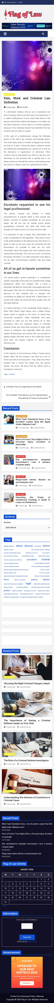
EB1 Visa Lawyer (44, 573)
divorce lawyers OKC (10, 573)
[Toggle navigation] (5, 34)
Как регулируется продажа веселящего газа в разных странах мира (33, 462)
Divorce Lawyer (45, 570)
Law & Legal (20, 456)
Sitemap (40, 996)
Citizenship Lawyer (44, 556)
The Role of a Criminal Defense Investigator (26, 760)
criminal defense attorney (42, 563)
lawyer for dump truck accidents (13, 584)
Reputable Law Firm (30, 591)
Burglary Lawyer (9, 549)
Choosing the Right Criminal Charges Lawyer (27, 683)
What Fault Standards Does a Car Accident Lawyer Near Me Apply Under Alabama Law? (33, 421)
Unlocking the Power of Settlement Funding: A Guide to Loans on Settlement (33, 500)
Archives (7, 522)
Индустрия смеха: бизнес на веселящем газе (33, 480)
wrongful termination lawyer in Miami (32, 597)
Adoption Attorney (9, 546)
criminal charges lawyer (11, 563)
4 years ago (10, 764)
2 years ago (22, 486)
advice (19, 545)
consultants (32, 559)
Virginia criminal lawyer (42, 594)
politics (7, 590)
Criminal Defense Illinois (11, 566)
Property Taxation (17, 591)
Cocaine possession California (13, 560)
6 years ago (10, 107)
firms (6, 579)
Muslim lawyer (8, 587)
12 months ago (24, 468)
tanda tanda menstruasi (11, 594)
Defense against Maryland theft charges (16, 570)
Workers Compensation (11, 597)
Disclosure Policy (28, 996)
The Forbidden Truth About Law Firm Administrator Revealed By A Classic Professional (27, 396)
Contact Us (15, 996)
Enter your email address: (27, 931)
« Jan (4, 906)
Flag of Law (32, 941)
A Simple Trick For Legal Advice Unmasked (23, 387)
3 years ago (10, 687)
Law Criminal (9, 94)
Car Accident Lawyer (28, 556)
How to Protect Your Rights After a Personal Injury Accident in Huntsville (33, 442)
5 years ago (10, 804)
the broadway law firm (26, 594)
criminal (11, 374)
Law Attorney (21, 416)
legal (28, 583)
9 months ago (23, 448)
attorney (28, 545)
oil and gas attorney (22, 587)
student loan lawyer (44, 591)
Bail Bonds (38, 546)
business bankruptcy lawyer (12, 553)
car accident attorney (11, 556)
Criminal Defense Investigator (40, 566)
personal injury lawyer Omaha (40, 587)
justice (34, 579)
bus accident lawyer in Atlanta (40, 549)
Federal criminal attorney (42, 576)
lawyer (46, 579)
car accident (46, 553)
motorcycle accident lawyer (42, 584)
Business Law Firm (32, 553)
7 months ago (23, 428)
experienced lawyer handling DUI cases (16, 576)
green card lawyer (19, 580)
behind (46, 545)
